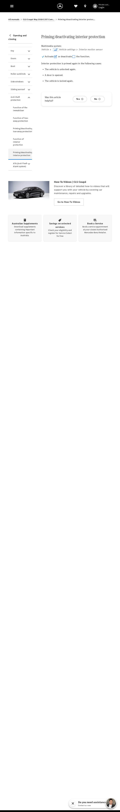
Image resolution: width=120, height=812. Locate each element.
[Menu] (11, 6)
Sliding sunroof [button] (18, 89)
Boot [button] (13, 66)
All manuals (13, 19)
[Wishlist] (75, 6)
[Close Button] (94, 803)
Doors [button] (13, 58)
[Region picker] (85, 6)
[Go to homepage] (60, 6)
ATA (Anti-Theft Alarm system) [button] (20, 165)
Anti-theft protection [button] (15, 98)
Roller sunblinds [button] (18, 74)
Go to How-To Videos (69, 201)
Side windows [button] (17, 81)
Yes (78, 98)
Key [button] (12, 50)
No (95, 98)
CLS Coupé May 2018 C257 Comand (38, 19)
